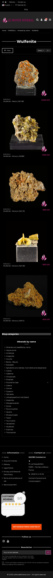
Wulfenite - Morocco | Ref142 (13, 321)
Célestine (9, 374)
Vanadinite (10, 424)
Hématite (10, 394)
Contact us (22, 2)
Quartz (9, 412)
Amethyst (10, 353)
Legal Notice (8, 468)
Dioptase (9, 379)
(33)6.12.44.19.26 (37, 474)
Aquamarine (11, 350)
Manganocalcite (12, 403)
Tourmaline (10, 421)
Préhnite (9, 430)
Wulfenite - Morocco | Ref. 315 (14, 211)
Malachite (10, 400)
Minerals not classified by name (18, 347)
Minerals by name (26, 341)
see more (16, 515)
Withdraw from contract (26, 527)
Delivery (12, 2)
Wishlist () (21, 5)
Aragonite (10, 356)
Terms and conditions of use (13, 479)
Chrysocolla (10, 377)
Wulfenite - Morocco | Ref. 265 (14, 266)
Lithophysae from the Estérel (17, 397)
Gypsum (9, 391)
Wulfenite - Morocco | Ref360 (13, 156)
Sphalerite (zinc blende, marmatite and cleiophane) (26, 368)
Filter (8, 50)
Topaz (8, 418)
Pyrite (8, 406)
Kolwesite (10, 365)
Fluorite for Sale (12, 382)
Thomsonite (11, 432)
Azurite (9, 359)
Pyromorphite (12, 409)
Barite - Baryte (12, 362)
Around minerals (10, 461)
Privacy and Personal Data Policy (12, 473)
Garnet (9, 388)
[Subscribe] (48, 552)
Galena (9, 385)
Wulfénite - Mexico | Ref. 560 (13, 101)
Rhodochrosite (12, 415)
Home (6, 457)
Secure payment (10, 485)
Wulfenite (10, 427)
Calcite (9, 371)
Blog (26, 9)
